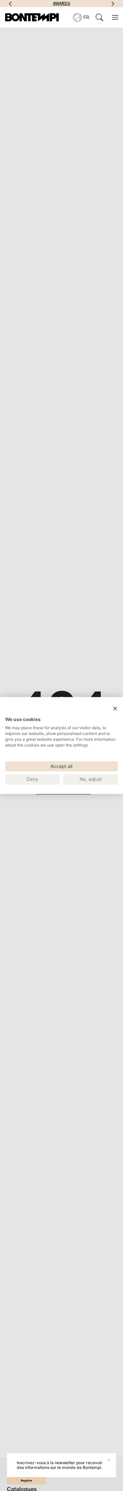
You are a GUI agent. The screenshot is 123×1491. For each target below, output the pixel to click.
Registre (26, 1480)
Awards (36, 3)
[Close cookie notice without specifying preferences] (115, 708)
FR (86, 17)
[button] (10, 3)
